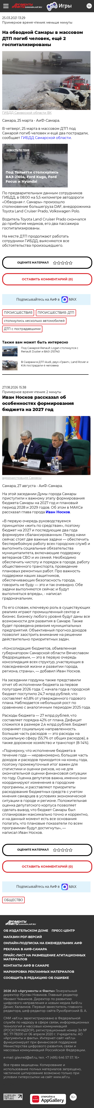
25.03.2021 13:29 (13, 18)
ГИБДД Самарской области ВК (27, 113)
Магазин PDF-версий (22, 937)
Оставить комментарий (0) (47, 279)
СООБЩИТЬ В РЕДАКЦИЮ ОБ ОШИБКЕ (36, 978)
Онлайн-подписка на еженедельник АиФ (42, 943)
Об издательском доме (25, 931)
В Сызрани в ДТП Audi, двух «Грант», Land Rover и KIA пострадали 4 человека (54, 363)
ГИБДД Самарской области (46, 138)
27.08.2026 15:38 (14, 387)
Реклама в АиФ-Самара (25, 949)
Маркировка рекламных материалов (38, 972)
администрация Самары (22, 478)
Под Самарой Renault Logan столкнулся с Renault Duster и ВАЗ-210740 (49, 349)
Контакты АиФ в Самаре (26, 966)
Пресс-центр (63, 931)
